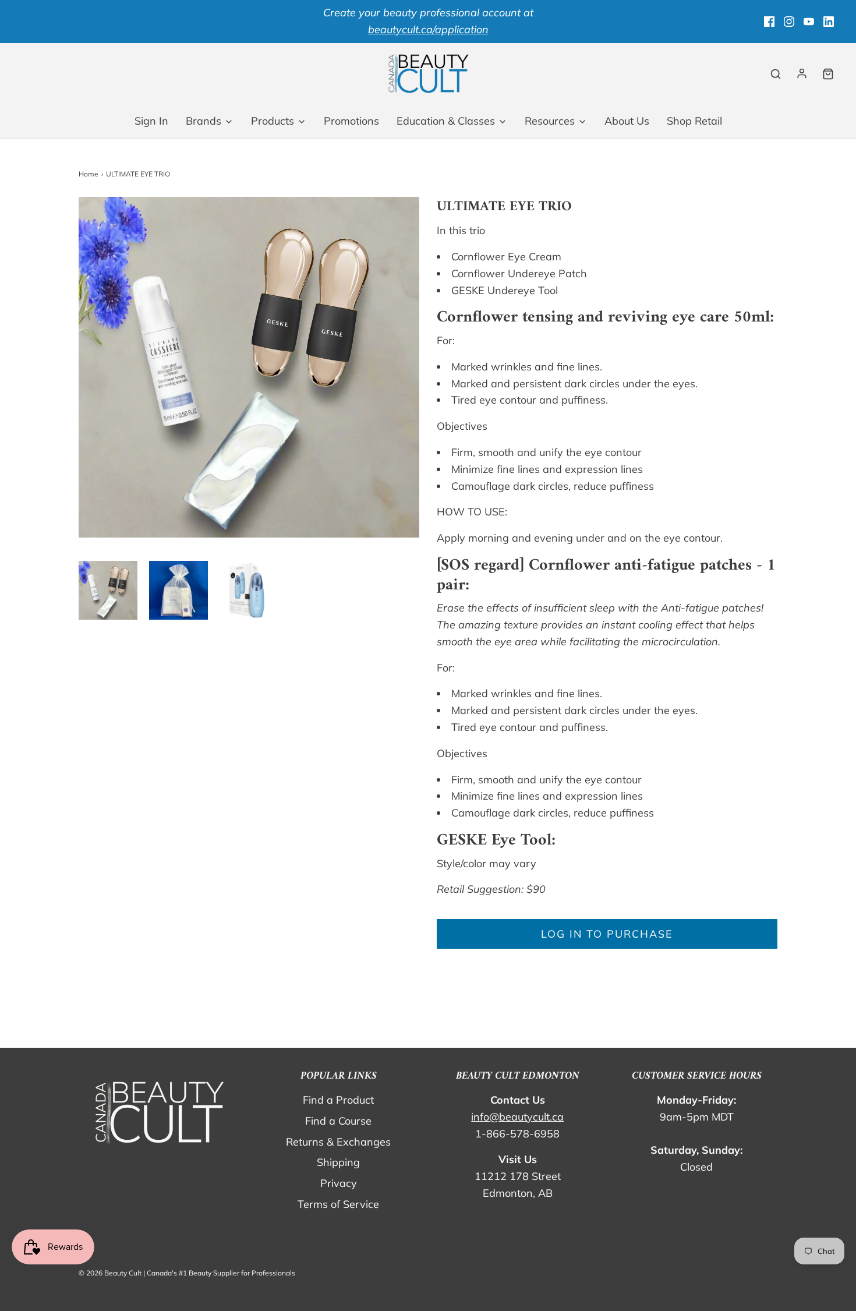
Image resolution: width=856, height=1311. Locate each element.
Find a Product (338, 1100)
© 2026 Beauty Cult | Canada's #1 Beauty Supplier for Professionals (187, 1272)
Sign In (151, 121)
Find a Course (338, 1121)
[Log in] (802, 73)
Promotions (351, 121)
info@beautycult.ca (517, 1116)
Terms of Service (338, 1204)
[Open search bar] (775, 73)
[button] (108, 590)
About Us (626, 121)
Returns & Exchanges (338, 1142)
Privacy (338, 1183)
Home (88, 173)
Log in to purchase (607, 934)
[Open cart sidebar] (828, 73)
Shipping (338, 1162)
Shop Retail (694, 121)
